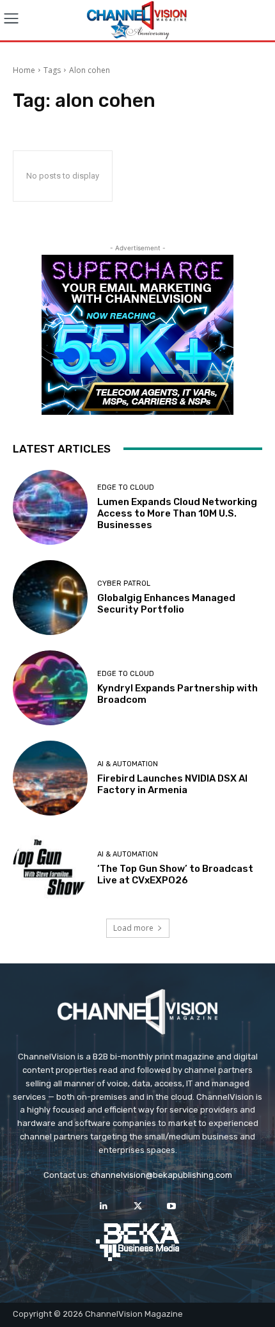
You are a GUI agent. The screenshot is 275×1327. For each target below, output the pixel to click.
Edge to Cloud (125, 487)
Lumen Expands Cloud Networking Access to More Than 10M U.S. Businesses (177, 513)
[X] (137, 1206)
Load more (133, 927)
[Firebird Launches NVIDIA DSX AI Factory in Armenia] (50, 778)
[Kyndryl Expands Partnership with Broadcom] (50, 687)
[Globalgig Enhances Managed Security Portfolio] (50, 597)
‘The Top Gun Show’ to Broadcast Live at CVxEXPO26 (175, 874)
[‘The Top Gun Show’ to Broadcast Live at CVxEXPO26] (50, 868)
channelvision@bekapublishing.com (161, 1175)
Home (24, 70)
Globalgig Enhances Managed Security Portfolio (166, 603)
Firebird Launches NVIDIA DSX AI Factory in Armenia (172, 784)
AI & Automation (127, 764)
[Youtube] (171, 1206)
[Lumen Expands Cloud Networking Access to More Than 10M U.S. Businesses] (50, 507)
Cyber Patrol (123, 583)
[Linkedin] (103, 1206)
